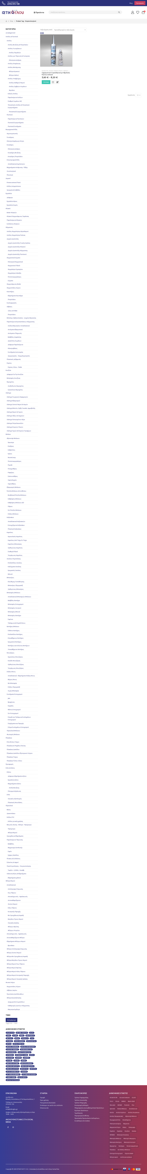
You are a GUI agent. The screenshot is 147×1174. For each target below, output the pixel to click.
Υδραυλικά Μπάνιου (13, 731)
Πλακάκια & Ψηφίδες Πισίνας (16, 746)
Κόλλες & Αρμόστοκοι (14, 186)
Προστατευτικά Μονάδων (15, 994)
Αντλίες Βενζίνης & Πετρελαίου (18, 45)
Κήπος (9, 772)
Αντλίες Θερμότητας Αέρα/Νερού (18, 231)
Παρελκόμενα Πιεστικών (16, 119)
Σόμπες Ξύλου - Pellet (15, 367)
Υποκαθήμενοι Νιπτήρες (16, 649)
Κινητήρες (10, 145)
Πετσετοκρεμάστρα (13, 1071)
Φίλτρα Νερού (12, 833)
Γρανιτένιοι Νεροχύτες (15, 390)
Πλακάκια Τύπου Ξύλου (14, 761)
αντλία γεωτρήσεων (13, 1080)
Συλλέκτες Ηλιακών (13, 224)
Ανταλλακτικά (11, 885)
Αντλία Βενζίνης (14, 788)
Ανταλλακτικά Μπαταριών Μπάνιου (19, 597)
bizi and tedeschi (21, 1032)
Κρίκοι (10, 454)
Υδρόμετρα (11, 829)
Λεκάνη (16, 1060)
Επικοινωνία (44, 1108)
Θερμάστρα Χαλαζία (14, 273)
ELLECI (31, 1032)
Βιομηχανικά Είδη (11, 129)
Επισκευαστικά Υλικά (13, 182)
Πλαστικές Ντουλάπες (15, 802)
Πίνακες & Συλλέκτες (13, 859)
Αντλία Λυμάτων (18, 1044)
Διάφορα (10, 197)
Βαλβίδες (11, 844)
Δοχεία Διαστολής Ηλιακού (17, 247)
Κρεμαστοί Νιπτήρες (14, 642)
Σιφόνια (10, 619)
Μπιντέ (10, 574)
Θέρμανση (9, 227)
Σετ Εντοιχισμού (13, 713)
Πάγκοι (10, 506)
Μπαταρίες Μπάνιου (13, 593)
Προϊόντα (40, 12)
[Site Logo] (13, 12)
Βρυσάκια (11, 945)
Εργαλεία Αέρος (12, 201)
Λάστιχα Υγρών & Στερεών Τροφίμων (19, 431)
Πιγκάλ (10, 465)
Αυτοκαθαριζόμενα (14, 900)
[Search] (119, 12)
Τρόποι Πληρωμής (81, 1103)
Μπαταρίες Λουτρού (14, 608)
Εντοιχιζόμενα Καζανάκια (16, 525)
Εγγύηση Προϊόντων (81, 1110)
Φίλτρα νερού (22, 1077)
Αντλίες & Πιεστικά (12, 37)
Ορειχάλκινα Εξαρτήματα (15, 836)
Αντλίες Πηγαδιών (15, 53)
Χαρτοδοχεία (12, 480)
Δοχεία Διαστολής (13, 239)
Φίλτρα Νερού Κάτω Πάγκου (16, 971)
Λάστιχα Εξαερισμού (13, 401)
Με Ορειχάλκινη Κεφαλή (16, 915)
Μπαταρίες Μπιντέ (14, 612)
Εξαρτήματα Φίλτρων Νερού (16, 941)
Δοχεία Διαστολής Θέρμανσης (18, 250)
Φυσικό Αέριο (10, 982)
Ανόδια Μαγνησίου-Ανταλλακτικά (19, 326)
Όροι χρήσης (44, 1100)
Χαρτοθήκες (12, 484)
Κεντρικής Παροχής (14, 912)
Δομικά (8, 178)
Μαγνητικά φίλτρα (14, 1009)
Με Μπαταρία (12, 683)
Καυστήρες (10, 292)
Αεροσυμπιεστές (12, 133)
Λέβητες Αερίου (12, 990)
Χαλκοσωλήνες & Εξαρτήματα (16, 874)
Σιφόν (10, 851)
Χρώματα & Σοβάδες (13, 190)
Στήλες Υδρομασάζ (14, 687)
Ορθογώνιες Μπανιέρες (16, 589)
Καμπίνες (10, 532)
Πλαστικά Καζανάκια (14, 529)
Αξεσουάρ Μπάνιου (13, 438)
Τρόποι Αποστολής (81, 1100)
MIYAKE (17, 1038)
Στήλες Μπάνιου (13, 514)
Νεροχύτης (24, 1069)
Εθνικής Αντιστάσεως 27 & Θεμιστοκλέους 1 (20, 1099)
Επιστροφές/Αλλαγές (81, 1105)
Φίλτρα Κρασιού (14, 71)
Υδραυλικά (9, 806)
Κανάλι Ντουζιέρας (14, 661)
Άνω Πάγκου (12, 893)
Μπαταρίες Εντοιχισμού (15, 604)
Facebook (8, 1127)
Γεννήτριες (10, 137)
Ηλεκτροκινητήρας (15, 60)
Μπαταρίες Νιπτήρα (14, 615)
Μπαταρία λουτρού (12, 1069)
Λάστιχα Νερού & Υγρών (15, 412)
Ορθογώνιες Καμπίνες (15, 548)
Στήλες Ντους (11, 672)
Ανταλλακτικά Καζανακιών (16, 521)
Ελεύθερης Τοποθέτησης (16, 582)
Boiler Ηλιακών (12, 213)
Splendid (9, 1041)
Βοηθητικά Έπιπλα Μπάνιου (17, 495)
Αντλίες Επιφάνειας (14, 64)
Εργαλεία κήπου (13, 780)
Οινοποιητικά (11, 171)
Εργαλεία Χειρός (12, 205)
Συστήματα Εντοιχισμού (14, 694)
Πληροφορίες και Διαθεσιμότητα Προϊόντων (89, 1108)
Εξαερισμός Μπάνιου (14, 487)
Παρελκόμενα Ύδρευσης (15, 840)
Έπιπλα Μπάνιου (19, 1041)
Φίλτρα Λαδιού (14, 75)
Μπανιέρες (10, 578)
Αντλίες (9, 41)
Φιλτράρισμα (11, 1020)
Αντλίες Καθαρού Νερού (17, 83)
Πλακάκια (9, 738)
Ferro (8, 1035)
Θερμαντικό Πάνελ (14, 266)
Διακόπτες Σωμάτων (14, 341)
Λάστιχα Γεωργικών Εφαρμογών (17, 397)
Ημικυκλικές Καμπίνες (15, 536)
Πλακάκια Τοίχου (12, 757)
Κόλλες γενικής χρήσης (56, 71)
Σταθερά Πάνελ (13, 551)
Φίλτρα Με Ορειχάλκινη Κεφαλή (17, 956)
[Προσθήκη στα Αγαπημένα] (53, 82)
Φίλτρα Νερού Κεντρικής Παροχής (18, 975)
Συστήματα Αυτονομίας (15, 352)
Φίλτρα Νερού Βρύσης (14, 968)
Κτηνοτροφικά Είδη (13, 160)
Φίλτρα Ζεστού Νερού (14, 953)
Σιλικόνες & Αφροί (13, 862)
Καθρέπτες (11, 450)
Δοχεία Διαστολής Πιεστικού (17, 254)
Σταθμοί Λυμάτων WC (15, 101)
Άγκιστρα (11, 442)
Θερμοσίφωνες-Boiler (14, 284)
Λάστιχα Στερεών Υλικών (15, 427)
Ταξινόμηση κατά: (46, 30)
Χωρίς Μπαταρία (13, 691)
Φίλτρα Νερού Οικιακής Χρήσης (17, 979)
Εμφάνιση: (131, 95)
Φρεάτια (12, 90)
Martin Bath (30, 1035)
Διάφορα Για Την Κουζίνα (15, 374)
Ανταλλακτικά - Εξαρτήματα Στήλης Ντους (21, 676)
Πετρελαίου (12, 299)
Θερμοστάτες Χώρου (14, 288)
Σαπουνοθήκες (13, 476)
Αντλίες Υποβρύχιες (14, 79)
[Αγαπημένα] (137, 12)
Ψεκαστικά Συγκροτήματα (17, 112)
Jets (9, 698)
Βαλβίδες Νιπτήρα (14, 600)
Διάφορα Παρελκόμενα (15, 345)
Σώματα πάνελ (11, 1077)
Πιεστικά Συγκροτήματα (15, 123)
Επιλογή (46, 82)
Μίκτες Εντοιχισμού (14, 710)
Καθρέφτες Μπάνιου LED (16, 503)
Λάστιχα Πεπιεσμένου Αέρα (16, 419)
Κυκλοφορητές (11, 303)
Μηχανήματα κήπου (14, 784)
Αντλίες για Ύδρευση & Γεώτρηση (19, 56)
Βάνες (9, 810)
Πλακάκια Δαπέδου (13, 749)
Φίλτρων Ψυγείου (14, 930)
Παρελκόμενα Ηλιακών (14, 220)
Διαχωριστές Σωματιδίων (16, 1002)
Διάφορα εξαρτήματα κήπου (17, 776)
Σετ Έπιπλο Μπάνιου (14, 510)
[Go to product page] (56, 50)
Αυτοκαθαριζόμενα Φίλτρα (15, 938)
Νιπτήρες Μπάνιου (13, 626)
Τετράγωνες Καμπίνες (15, 555)
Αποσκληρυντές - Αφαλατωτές (18, 896)
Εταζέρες (11, 446)
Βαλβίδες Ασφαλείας (14, 337)
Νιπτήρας (33, 1069)
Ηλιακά (8, 208)
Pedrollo (25, 1038)
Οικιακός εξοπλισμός (15, 799)
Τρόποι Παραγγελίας (81, 1098)
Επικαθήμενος (11, 1052)
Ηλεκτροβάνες (12, 348)
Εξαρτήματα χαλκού (14, 878)
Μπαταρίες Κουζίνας (13, 378)
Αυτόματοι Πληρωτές (15, 333)
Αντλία (9, 1044)
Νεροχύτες (10, 382)
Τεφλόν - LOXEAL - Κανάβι (70, 71)
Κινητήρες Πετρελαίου (15, 156)
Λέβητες (9, 307)
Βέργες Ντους (12, 679)
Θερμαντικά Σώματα (13, 258)
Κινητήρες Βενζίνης (14, 153)
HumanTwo (55, 1169)
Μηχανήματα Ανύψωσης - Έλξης (17, 167)
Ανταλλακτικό (31, 1041)
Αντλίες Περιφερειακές (28, 1046)
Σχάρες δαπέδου (13, 855)
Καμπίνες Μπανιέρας (15, 544)
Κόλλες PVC (45, 71)
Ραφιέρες (11, 472)
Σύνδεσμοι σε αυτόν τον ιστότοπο (51, 1105)
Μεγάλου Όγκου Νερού (15, 919)
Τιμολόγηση (79, 1113)
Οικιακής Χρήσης (13, 923)
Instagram (13, 1127)
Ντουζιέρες (10, 653)
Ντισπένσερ (12, 457)
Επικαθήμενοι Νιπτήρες (15, 638)
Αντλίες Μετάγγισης (14, 67)
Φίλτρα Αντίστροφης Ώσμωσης (17, 949)
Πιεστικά (9, 115)
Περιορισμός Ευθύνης (82, 1116)
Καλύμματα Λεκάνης (14, 567)
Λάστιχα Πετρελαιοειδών (15, 423)
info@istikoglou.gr (12, 1109)
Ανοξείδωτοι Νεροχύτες (16, 386)
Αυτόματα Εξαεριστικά (15, 329)
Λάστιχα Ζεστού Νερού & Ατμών (17, 404)
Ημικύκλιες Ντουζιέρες (15, 657)
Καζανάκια (10, 517)
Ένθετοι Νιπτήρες (13, 631)
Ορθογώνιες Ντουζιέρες (16, 664)
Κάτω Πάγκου (12, 908)
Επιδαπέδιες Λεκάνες (15, 563)
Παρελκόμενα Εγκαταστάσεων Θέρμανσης (21, 322)
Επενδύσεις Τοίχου (13, 742)
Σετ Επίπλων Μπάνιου (13, 1074)
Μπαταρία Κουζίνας (13, 1063)
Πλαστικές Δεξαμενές (14, 359)
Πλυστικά (10, 175)
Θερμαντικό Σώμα (21, 1055)
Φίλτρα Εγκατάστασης (14, 998)
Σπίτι (8, 795)
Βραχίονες (11, 702)
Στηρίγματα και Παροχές (16, 723)
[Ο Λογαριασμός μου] (132, 12)
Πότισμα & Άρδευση (14, 791)
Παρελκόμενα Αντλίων (15, 97)
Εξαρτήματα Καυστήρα (15, 296)
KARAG (22, 1035)
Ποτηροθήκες (12, 469)
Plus (32, 1038)
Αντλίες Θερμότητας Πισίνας (16, 235)
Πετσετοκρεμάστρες (14, 277)
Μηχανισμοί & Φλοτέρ (15, 848)
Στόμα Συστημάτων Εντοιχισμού (18, 727)
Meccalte (9, 1038)
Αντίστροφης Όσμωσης (15, 889)
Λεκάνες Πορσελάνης (14, 559)
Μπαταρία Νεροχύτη (13, 1066)
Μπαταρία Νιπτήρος (28, 1066)
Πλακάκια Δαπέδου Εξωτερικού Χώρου (19, 753)
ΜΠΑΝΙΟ (23, 1060)
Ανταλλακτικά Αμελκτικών (16, 164)
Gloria (15, 1035)
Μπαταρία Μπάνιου (26, 1063)
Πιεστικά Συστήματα (14, 126)
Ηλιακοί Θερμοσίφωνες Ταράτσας (18, 216)
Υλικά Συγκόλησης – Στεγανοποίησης (19, 866)
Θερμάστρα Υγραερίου (15, 269)
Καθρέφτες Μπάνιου (14, 499)
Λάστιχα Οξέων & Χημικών (15, 416)
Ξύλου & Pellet (12, 311)
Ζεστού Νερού (12, 904)
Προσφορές (140, 3)
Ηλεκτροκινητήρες (14, 149)
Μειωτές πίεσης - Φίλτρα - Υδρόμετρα (19, 825)
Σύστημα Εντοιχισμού (29, 1074)
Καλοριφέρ (10, 1058)
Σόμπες (9, 363)
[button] (41, 33)
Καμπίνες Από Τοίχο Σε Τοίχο (17, 540)
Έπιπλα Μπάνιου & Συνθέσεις (16, 491)
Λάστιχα (8, 393)
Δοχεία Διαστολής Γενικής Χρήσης (19, 243)
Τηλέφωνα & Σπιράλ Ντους (16, 623)
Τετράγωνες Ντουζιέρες (16, 668)
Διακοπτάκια (11, 813)
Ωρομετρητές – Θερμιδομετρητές (19, 356)
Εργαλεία (9, 193)
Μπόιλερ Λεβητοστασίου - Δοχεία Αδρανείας (21, 318)
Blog (131, 3)
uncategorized (10, 33)
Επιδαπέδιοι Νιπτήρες (15, 634)
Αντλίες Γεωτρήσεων (15, 48)
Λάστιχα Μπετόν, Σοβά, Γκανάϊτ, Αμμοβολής (21, 408)
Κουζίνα (8, 370)
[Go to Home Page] (6, 21)
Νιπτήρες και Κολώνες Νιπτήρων (18, 646)
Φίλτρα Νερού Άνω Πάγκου (16, 964)
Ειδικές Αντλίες (13, 94)
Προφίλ (42, 1098)
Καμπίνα (18, 1058)
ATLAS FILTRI (10, 1032)
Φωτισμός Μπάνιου (13, 734)
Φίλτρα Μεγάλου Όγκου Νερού (17, 960)
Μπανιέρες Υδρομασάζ (15, 585)
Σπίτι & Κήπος (10, 768)
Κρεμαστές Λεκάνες (14, 570)
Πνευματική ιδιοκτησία (47, 1103)
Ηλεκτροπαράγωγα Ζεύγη (15, 141)
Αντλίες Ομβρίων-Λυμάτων (18, 86)
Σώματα (10, 281)
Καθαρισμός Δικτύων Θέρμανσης (19, 1006)
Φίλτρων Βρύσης (13, 927)
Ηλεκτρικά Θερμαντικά (15, 262)
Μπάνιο (8, 434)
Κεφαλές (10, 706)
